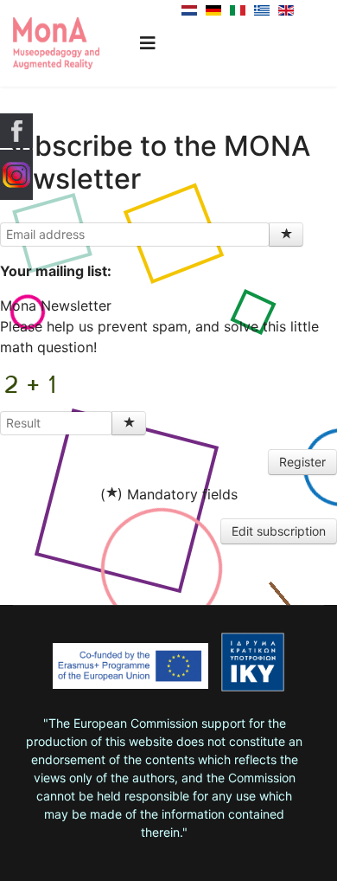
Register (302, 461)
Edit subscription (279, 531)
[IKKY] (252, 662)
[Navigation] (148, 43)
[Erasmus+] (130, 672)
